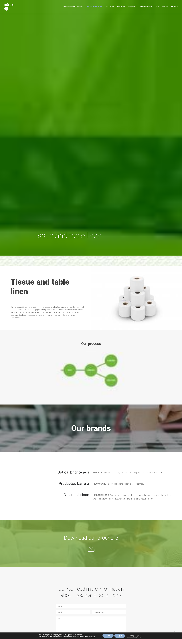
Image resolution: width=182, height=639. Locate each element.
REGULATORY (132, 7)
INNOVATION (121, 7)
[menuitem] (74, 7)
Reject (120, 636)
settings (93, 637)
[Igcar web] (9, 7)
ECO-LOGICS (110, 7)
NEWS (157, 7)
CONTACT (165, 7)
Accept (108, 636)
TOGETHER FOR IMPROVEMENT (73, 7)
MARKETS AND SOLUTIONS (94, 7)
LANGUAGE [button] (174, 7)
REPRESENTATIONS (146, 7)
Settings (131, 636)
